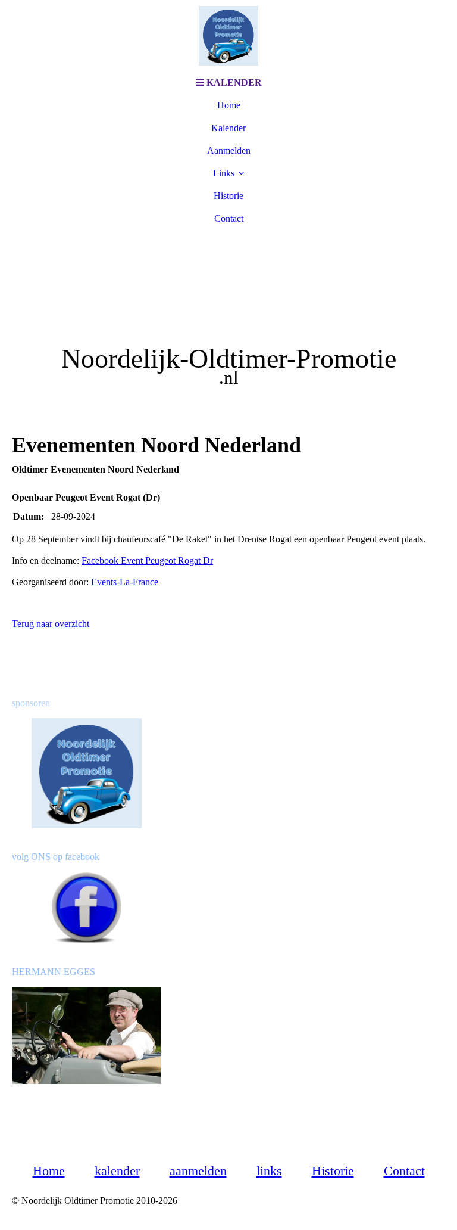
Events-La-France (124, 582)
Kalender (228, 128)
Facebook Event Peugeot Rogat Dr (147, 560)
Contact (228, 218)
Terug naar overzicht (50, 624)
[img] (228, 36)
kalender (117, 1170)
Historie (228, 196)
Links (223, 173)
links (269, 1170)
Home (228, 105)
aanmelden (198, 1170)
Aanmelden (229, 150)
